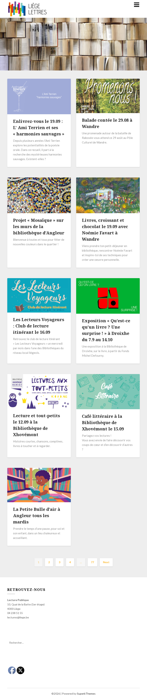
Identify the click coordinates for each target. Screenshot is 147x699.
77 (92, 562)
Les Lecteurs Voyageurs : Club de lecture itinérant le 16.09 (38, 326)
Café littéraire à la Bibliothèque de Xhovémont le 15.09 (103, 422)
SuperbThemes (86, 693)
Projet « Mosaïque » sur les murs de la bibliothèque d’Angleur (38, 226)
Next (106, 562)
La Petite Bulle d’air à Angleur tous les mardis (36, 515)
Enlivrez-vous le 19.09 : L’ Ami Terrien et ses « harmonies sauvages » (38, 127)
